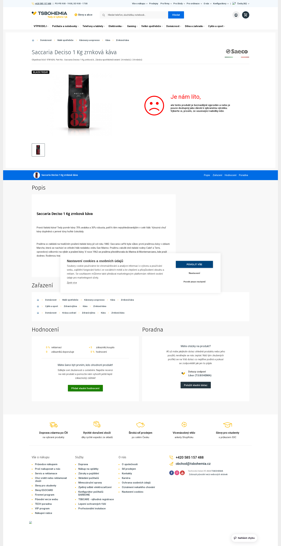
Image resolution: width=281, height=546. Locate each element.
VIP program (42, 508)
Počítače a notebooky (64, 26)
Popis (207, 175)
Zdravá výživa (70, 306)
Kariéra (126, 478)
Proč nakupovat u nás (47, 468)
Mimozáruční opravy (90, 482)
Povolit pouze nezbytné (195, 282)
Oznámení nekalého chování (138, 487)
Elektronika (115, 26)
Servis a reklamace (46, 473)
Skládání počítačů (88, 478)
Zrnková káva (122, 40)
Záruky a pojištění (88, 473)
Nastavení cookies (132, 491)
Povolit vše (194, 264)
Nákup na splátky (88, 468)
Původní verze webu (46, 499)
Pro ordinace (193, 3)
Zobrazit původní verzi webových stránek (208, 474)
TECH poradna (43, 503)
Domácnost (172, 26)
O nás (206, 3)
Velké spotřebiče (151, 26)
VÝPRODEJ (40, 26)
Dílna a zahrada (194, 26)
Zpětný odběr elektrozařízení (95, 487)
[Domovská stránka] (33, 41)
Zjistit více (72, 282)
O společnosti (130, 464)
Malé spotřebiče (65, 40)
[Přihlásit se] (236, 15)
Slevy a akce (85, 14)
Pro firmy (164, 3)
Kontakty (127, 473)
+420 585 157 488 (43, 3)
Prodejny (153, 3)
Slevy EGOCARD (44, 490)
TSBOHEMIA (217, 471)
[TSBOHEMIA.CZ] (49, 15)
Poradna (243, 175)
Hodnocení (230, 175)
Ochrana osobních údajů (136, 482)
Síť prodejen (129, 468)
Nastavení (194, 273)
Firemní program (44, 494)
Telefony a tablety (92, 26)
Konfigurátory (219, 3)
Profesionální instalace (92, 508)
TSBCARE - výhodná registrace (96, 499)
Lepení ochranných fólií (92, 503)
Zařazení (217, 175)
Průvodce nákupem (46, 464)
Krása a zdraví (69, 313)
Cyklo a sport (215, 26)
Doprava (83, 464)
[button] (240, 3)
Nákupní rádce (43, 513)
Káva (107, 40)
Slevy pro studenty (45, 485)
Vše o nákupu (138, 3)
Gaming (131, 26)
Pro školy (178, 3)
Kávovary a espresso (89, 40)
